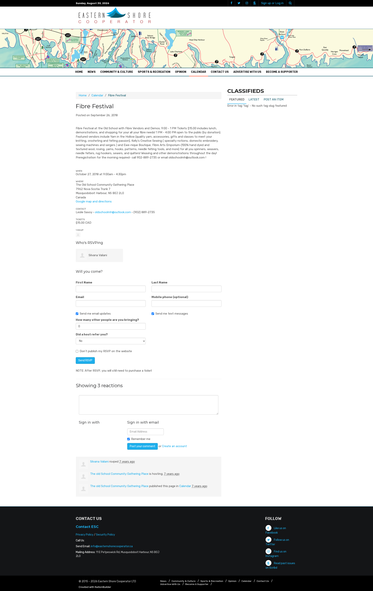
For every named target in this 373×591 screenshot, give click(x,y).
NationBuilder (103, 587)
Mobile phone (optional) (170, 297)
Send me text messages (171, 313)
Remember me (140, 439)
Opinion (180, 72)
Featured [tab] (236, 99)
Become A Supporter (282, 72)
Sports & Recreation (154, 72)
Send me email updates (95, 313)
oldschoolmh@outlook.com (113, 212)
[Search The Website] (290, 3)
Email (80, 297)
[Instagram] (247, 3)
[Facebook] (231, 3)
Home (80, 72)
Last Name (159, 282)
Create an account (174, 446)
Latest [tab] (253, 99)
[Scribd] (254, 3)
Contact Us (220, 72)
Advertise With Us (247, 72)
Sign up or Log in (272, 3)
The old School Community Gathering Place (119, 474)
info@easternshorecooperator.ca (112, 546)
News (92, 72)
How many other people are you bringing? (107, 320)
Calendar (198, 72)
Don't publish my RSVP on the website (106, 351)
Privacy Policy (84, 534)
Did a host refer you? (92, 334)
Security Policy (105, 534)
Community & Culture (116, 72)
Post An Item (273, 99)
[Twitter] (239, 3)
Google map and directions (94, 201)
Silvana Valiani (98, 255)
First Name (84, 282)
